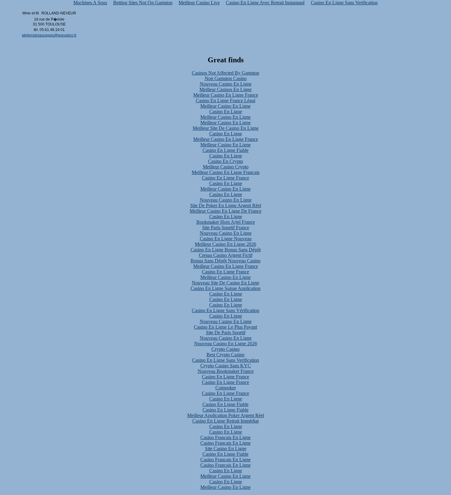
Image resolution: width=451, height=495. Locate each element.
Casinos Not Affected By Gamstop (225, 72)
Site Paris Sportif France (225, 227)
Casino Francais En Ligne (225, 437)
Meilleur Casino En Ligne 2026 (225, 244)
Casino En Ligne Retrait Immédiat (225, 420)
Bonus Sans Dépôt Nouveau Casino (225, 260)
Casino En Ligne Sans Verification (225, 360)
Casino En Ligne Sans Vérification (225, 310)
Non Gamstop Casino (226, 78)
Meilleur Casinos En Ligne (225, 89)
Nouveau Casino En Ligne (226, 84)
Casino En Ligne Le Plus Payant (225, 327)
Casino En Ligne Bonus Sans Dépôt (226, 249)
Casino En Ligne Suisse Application (225, 288)
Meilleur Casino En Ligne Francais (226, 172)
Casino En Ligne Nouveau (226, 238)
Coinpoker (225, 387)
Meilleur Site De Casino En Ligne (226, 128)
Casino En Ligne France (225, 177)
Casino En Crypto (225, 161)
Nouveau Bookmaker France (226, 371)
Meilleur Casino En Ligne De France (225, 211)
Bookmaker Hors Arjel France (225, 222)
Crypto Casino (225, 349)
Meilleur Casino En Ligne (225, 106)
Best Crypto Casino (225, 354)
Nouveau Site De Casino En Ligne (225, 282)
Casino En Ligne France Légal (225, 100)
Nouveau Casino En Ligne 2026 (225, 343)
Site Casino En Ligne (225, 448)
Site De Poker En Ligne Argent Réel (225, 205)
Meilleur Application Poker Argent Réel (225, 415)
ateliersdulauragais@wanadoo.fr (49, 35)
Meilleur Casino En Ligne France (225, 95)
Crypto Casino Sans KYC (225, 365)
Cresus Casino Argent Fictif (225, 255)
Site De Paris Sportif (225, 332)
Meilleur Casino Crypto (226, 166)
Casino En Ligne (225, 111)
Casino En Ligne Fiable (225, 150)
